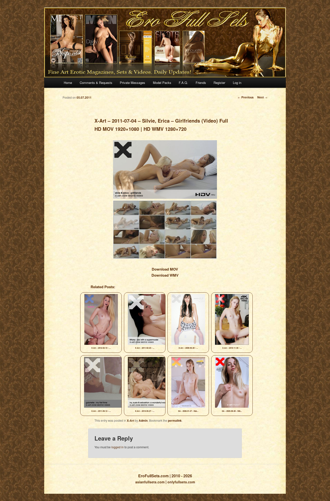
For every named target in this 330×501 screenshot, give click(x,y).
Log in (237, 82)
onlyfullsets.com (181, 481)
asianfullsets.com (150, 481)
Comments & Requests (96, 82)
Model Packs (162, 82)
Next (262, 97)
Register (219, 82)
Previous (246, 97)
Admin (143, 420)
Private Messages (132, 82)
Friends (201, 82)
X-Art (130, 420)
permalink (175, 420)
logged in (117, 447)
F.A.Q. (183, 82)
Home (68, 82)
